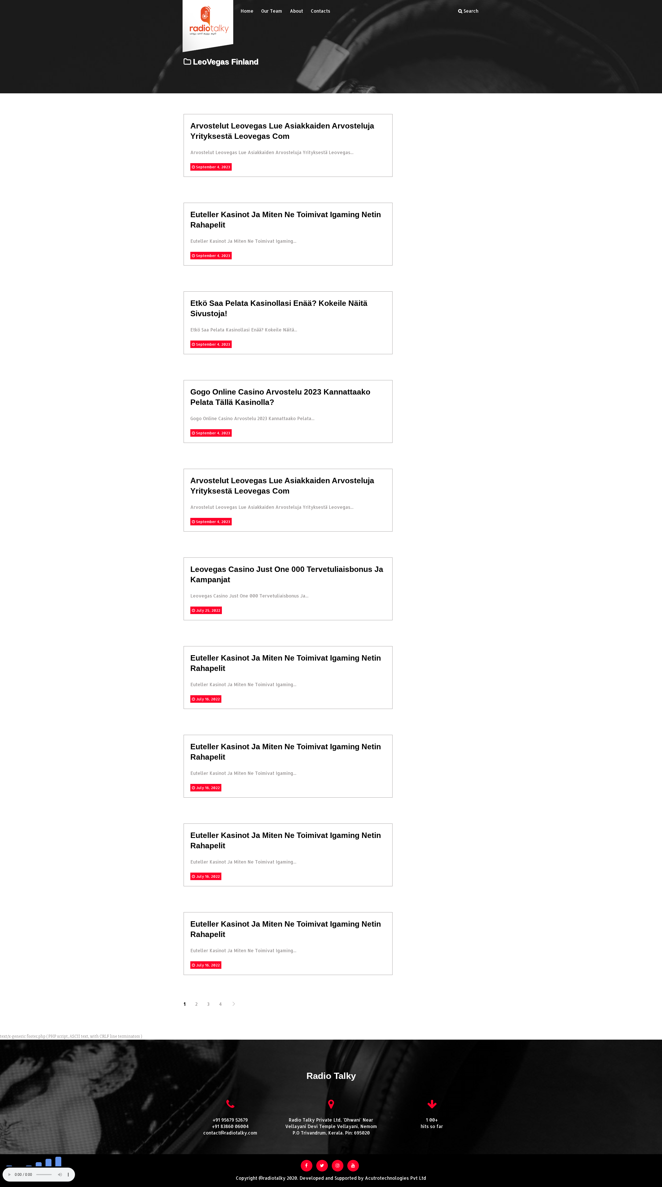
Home (246, 11)
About (296, 11)
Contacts (320, 11)
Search (470, 11)
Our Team (271, 11)
